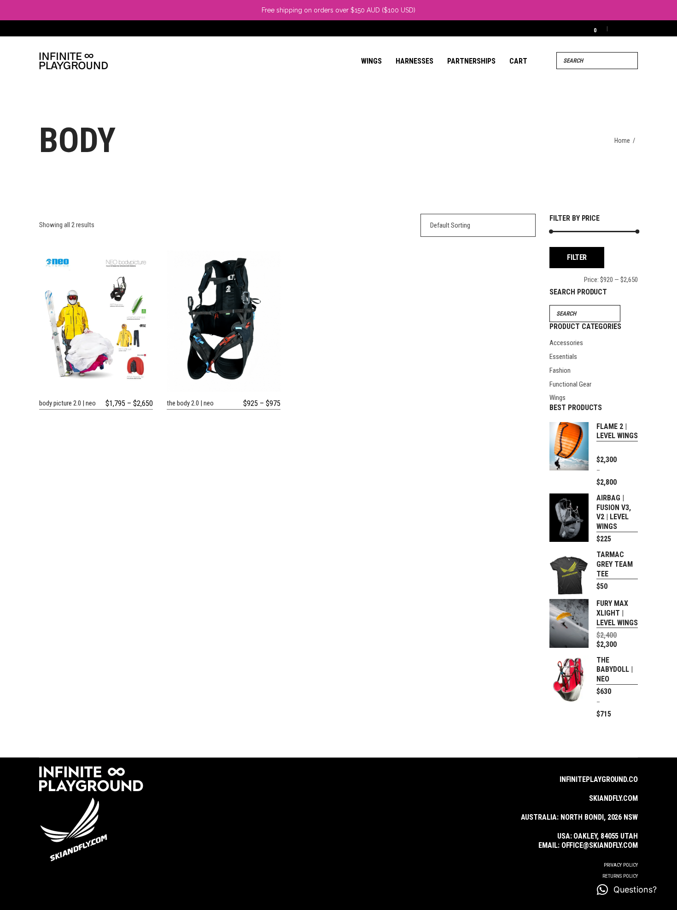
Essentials (563, 356)
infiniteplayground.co (599, 779)
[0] (589, 28)
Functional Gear (570, 384)
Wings (557, 397)
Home (622, 140)
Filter (577, 257)
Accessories (566, 343)
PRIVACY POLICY (621, 865)
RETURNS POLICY (620, 876)
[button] (627, 890)
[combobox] (478, 225)
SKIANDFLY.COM (613, 798)
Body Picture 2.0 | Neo (67, 403)
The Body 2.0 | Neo (190, 403)
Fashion (560, 370)
